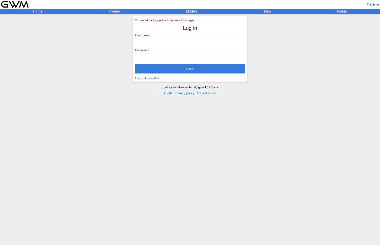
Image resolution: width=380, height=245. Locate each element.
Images (114, 11)
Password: (142, 50)
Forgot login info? (147, 78)
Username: (142, 35)
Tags (267, 11)
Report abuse (207, 93)
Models (191, 11)
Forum (342, 11)
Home (37, 11)
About (167, 93)
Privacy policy (184, 93)
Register (373, 4)
